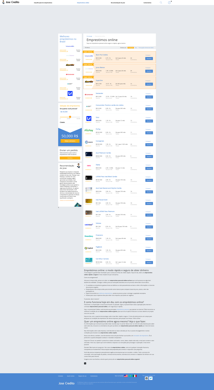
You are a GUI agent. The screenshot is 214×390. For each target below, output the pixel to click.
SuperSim (99, 80)
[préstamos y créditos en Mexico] (135, 376)
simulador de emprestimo (140, 335)
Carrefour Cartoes (102, 259)
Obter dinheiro (70, 141)
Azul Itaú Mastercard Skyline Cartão (109, 188)
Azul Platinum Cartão (103, 153)
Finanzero (99, 235)
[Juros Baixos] (70, 56)
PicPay (98, 129)
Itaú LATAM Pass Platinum (105, 211)
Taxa (136, 47)
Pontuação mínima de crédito (146, 47)
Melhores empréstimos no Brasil (68, 39)
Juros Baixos (100, 67)
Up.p (97, 117)
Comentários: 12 (64, 89)
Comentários (93, 376)
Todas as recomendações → (68, 200)
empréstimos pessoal (123, 309)
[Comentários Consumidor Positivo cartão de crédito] (89, 106)
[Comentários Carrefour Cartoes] (89, 260)
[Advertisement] (107, 19)
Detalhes (149, 58)
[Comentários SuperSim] (89, 81)
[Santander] (70, 74)
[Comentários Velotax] (89, 224)
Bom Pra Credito (102, 55)
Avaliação (130, 47)
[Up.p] (70, 94)
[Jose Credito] (169, 2)
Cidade (62, 122)
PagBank (99, 247)
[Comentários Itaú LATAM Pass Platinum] (89, 212)
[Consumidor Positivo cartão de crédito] (70, 84)
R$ (61, 112)
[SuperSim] (70, 65)
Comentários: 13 (64, 70)
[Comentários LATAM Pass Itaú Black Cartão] (89, 178)
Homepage (89, 36)
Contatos (60, 376)
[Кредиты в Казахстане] (130, 376)
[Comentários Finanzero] (89, 236)
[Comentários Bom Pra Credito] (89, 56)
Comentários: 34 (64, 51)
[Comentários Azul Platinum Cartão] (89, 154)
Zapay (98, 165)
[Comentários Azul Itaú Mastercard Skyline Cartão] (89, 189)
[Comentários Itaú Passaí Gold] (89, 201)
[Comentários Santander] (89, 94)
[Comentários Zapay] (89, 165)
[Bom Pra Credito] (70, 46)
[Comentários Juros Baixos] (89, 69)
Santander (99, 93)
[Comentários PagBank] (89, 248)
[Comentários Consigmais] (89, 142)
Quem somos (70, 376)
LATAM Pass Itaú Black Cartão (106, 177)
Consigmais (100, 141)
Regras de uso (82, 376)
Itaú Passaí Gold (101, 200)
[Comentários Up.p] (89, 118)
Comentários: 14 (64, 79)
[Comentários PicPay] (89, 130)
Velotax (98, 223)
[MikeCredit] (126, 376)
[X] (85, 363)
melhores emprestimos (105, 293)
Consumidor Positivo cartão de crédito (109, 105)
